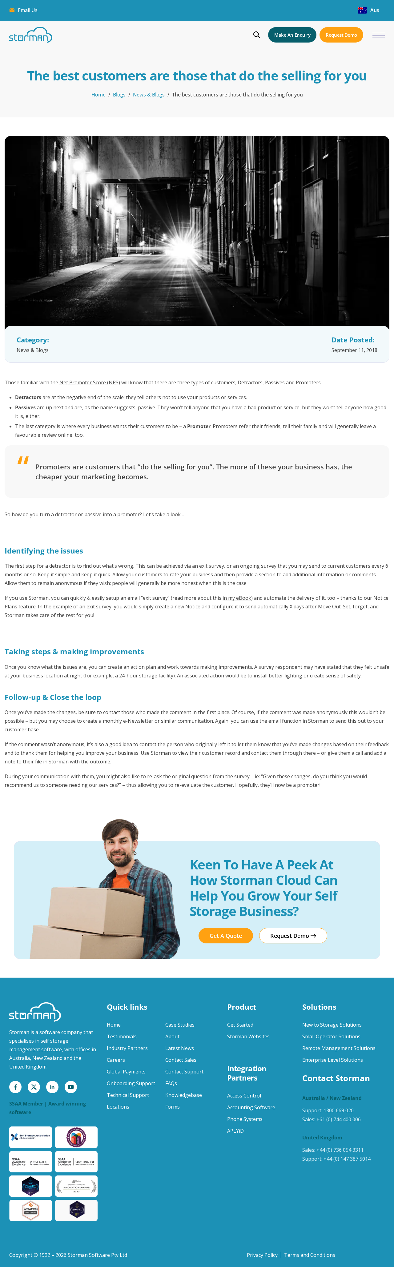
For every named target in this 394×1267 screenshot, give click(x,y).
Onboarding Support (131, 1083)
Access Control (244, 1095)
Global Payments (126, 1071)
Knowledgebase (183, 1095)
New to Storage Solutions (332, 1024)
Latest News (179, 1048)
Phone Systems (245, 1119)
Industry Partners (127, 1048)
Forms (172, 1106)
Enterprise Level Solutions (332, 1060)
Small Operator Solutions (331, 1036)
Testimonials (122, 1036)
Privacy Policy (262, 1255)
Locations (118, 1106)
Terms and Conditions (309, 1255)
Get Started (240, 1024)
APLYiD (235, 1130)
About (172, 1036)
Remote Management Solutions (339, 1048)
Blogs (119, 94)
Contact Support (184, 1071)
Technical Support (128, 1095)
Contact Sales (180, 1060)
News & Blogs (149, 94)
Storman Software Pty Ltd (97, 1255)
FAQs (171, 1083)
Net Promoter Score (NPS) (89, 382)
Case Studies (180, 1024)
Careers (116, 1060)
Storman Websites (248, 1036)
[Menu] (378, 35)
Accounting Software (251, 1107)
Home (98, 94)
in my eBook (237, 598)
